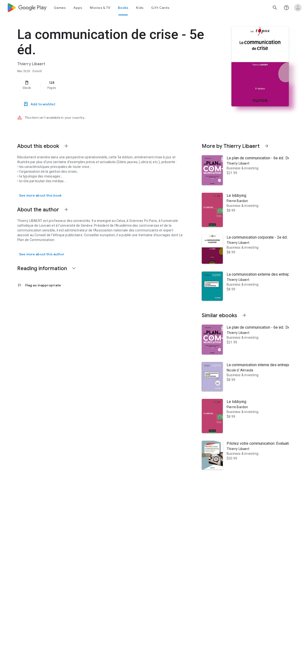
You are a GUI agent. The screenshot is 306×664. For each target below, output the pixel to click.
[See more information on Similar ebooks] (244, 315)
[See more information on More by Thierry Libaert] (266, 146)
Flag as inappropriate (39, 285)
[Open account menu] (298, 7)
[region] (112, 85)
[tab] (60, 7)
